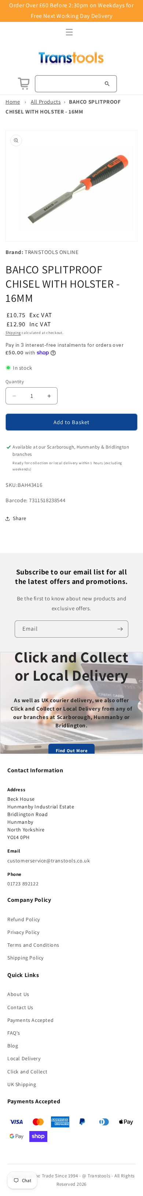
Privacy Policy (23, 932)
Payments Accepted (30, 1020)
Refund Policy (23, 919)
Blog (12, 1045)
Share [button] (19, 518)
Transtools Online (51, 252)
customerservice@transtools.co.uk (48, 860)
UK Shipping (21, 1084)
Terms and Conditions (33, 945)
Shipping (13, 332)
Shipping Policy (25, 957)
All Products (45, 101)
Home (13, 101)
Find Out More (72, 750)
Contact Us (20, 1007)
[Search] (107, 84)
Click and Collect (27, 1071)
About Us (18, 994)
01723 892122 (22, 883)
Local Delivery (23, 1058)
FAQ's (13, 1033)
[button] (69, 32)
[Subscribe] (120, 629)
